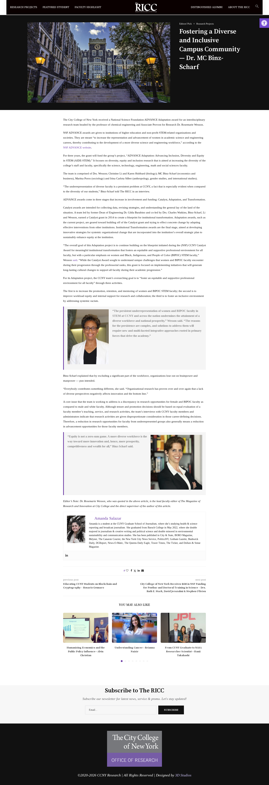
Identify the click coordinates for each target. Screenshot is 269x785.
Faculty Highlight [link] (88, 7)
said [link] (75, 260)
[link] (264, 23)
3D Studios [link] (183, 775)
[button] (68, 637)
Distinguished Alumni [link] (207, 7)
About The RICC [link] (239, 7)
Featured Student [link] (56, 7)
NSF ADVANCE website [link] (77, 147)
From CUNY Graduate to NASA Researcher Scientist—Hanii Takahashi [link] (183, 651)
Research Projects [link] (23, 7)
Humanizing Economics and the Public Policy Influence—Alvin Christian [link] (86, 651)
